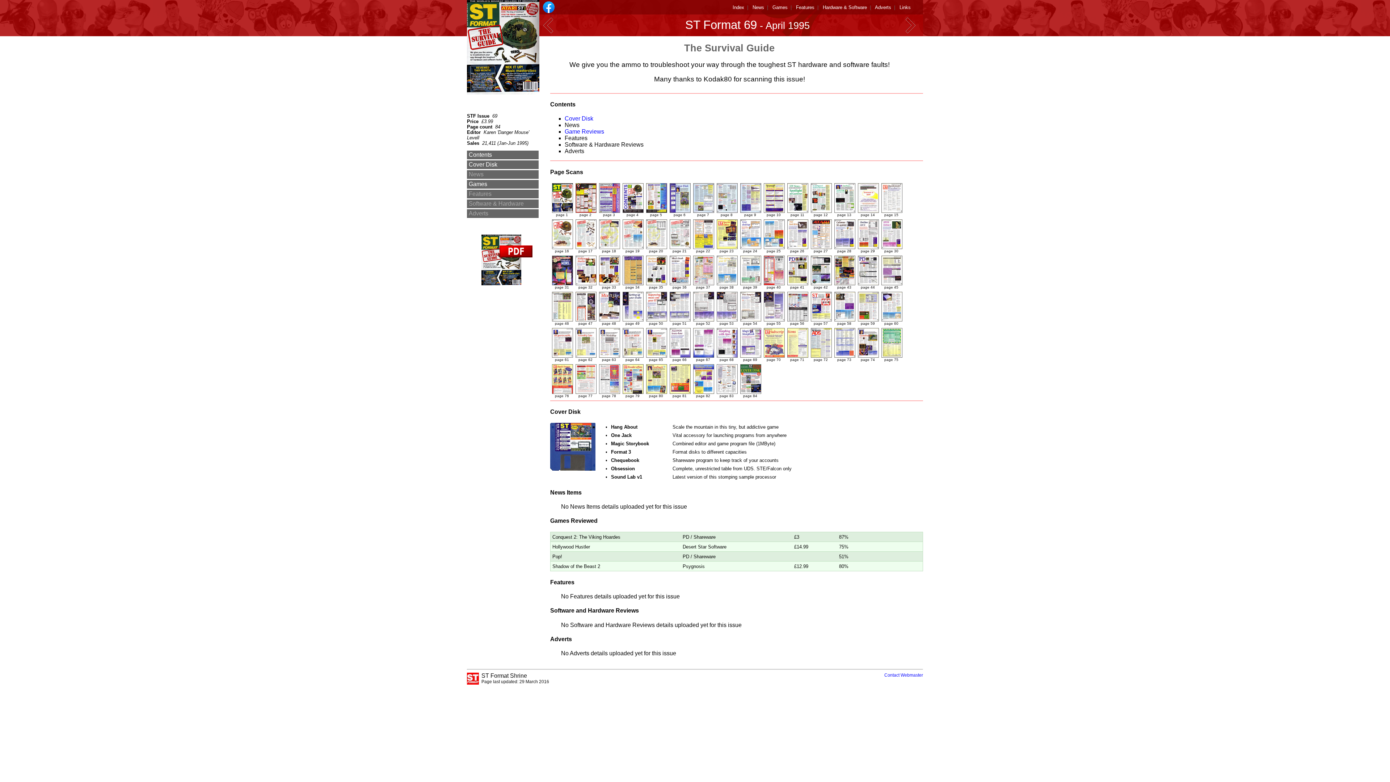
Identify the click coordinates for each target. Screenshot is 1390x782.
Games (780, 7)
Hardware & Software (845, 7)
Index (738, 7)
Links (905, 7)
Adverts (883, 7)
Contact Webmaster (903, 675)
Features (805, 7)
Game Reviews (584, 132)
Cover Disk (579, 118)
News (758, 7)
